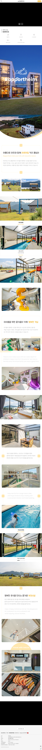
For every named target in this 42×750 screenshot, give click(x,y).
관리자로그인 (17, 732)
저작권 (7, 732)
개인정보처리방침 (11, 732)
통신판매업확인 (3, 732)
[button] (40, 235)
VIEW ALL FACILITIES (20, 531)
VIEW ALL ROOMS (21, 224)
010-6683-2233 (21, 728)
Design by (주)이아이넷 (23, 732)
